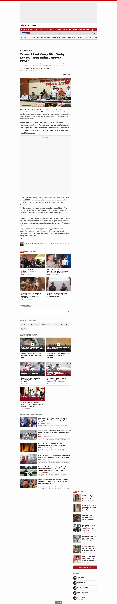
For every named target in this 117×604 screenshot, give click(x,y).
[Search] (95, 29)
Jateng (57, 33)
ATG (42, 112)
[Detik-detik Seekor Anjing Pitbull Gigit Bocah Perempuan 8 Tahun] (32, 369)
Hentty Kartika (45, 68)
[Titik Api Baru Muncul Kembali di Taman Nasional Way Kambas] (58, 345)
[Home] (29, 25)
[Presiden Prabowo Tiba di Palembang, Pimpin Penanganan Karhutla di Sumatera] (58, 369)
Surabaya (23, 109)
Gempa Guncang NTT (73, 37)
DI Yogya (65, 33)
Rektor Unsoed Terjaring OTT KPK (40, 37)
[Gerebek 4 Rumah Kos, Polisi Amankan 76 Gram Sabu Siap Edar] (32, 345)
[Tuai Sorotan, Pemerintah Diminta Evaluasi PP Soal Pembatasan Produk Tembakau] (58, 284)
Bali (78, 33)
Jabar (43, 33)
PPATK (33, 128)
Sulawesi (85, 33)
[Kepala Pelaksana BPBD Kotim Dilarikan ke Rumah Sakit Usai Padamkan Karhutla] (28, 447)
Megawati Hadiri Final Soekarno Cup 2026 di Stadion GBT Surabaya (47, 243)
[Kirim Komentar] (69, 311)
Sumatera (35, 33)
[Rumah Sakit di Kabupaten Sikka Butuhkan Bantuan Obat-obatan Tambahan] (32, 394)
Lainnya (93, 33)
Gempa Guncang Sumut (58, 37)
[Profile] (92, 29)
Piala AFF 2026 (84, 37)
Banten (50, 33)
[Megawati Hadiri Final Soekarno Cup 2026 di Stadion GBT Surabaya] (22, 243)
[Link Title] (21, 51)
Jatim (72, 33)
